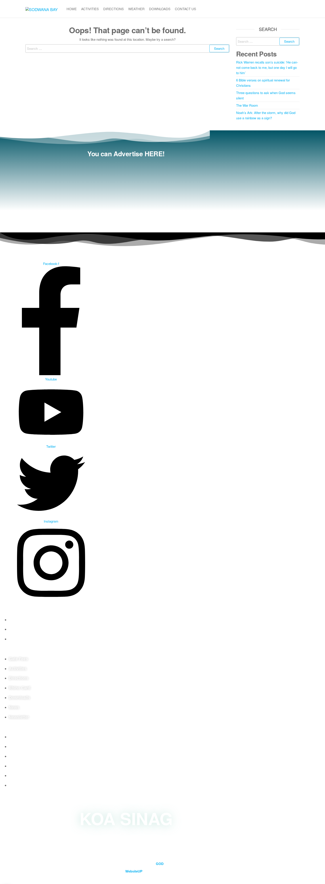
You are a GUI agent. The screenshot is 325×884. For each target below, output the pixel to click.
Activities (90, 8)
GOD (160, 864)
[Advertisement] (126, 193)
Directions (113, 8)
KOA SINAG (126, 818)
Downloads (159, 8)
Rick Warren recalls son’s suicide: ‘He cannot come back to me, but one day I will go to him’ (267, 67)
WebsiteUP (133, 871)
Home (72, 8)
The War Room (247, 105)
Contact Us (185, 8)
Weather (136, 8)
